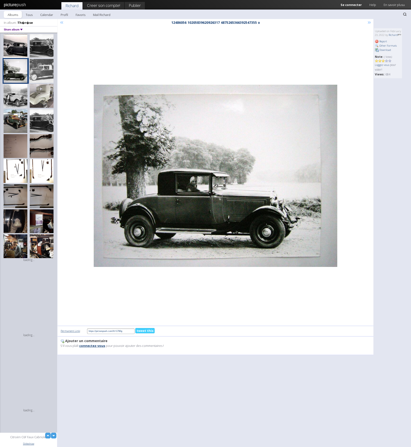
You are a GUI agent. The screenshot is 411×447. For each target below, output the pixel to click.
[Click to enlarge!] (215, 176)
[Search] (405, 14)
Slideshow (28, 443)
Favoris (80, 15)
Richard (71, 5)
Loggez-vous (382, 65)
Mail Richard (101, 15)
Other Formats (388, 45)
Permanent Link (70, 331)
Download (385, 50)
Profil (64, 15)
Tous (29, 15)
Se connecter (351, 5)
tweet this (145, 331)
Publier (135, 5)
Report (383, 41)
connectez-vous (92, 346)
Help (372, 5)
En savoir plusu (394, 5)
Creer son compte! (103, 5)
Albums (13, 15)
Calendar (46, 15)
